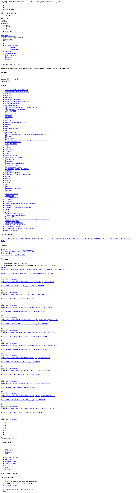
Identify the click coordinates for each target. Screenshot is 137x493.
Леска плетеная (10, 132)
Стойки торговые (11, 198)
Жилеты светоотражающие (15, 109)
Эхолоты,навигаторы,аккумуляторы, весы (20, 228)
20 (11, 438)
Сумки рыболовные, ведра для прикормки (20, 203)
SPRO (111, 239)
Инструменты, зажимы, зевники (17, 113)
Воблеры (8, 97)
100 (16, 438)
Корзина (12, 47)
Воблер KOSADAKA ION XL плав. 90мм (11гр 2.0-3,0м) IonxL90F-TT (22, 286)
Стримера (8, 201)
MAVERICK (53, 239)
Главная (4, 64)
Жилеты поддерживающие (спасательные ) (21, 107)
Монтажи (8, 136)
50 (13, 438)
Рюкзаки (8, 182)
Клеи (7, 119)
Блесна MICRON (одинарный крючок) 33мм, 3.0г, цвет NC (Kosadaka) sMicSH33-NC (27, 273)
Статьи (7, 61)
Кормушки (9, 120)
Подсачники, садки (12, 165)
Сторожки (9, 199)
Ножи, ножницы (11, 144)
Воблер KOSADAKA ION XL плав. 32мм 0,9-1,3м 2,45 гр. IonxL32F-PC (23, 412)
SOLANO (104, 239)
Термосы (8, 205)
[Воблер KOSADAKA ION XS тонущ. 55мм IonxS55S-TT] (22, 294)
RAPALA (88, 239)
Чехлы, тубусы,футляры (14, 223)
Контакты (8, 57)
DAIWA (4, 239)
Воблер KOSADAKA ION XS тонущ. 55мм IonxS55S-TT (18, 298)
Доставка (8, 51)
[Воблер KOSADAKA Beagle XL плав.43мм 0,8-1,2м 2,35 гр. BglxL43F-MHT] (29, 332)
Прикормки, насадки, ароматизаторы (18, 174)
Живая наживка (11, 105)
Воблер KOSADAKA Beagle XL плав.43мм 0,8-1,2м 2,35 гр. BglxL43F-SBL (24, 349)
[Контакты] (9, 9)
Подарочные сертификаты (14, 163)
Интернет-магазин (12, 45)
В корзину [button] (13, 280)
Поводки (8, 161)
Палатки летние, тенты (13, 157)
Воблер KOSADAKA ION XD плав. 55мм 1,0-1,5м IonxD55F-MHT (21, 387)
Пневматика (9, 159)
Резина (7, 178)
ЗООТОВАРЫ (10, 111)
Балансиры (9, 94)
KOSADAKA (20, 239)
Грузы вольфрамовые (13, 103)
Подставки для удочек (13, 167)
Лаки (7, 126)
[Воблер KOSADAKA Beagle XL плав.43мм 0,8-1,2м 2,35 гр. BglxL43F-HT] (29, 307)
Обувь (7, 146)
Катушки (8, 115)
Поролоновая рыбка (12, 173)
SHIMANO (96, 239)
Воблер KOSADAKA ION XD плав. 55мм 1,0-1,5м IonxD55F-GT (20, 362)
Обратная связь (10, 55)
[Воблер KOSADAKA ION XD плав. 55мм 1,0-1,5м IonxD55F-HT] (25, 370)
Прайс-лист (13, 49)
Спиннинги (9, 196)
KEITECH (10, 239)
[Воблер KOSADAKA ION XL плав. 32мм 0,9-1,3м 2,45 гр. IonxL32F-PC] (28, 408)
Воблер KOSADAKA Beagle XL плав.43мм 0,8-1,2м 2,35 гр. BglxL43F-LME (24, 324)
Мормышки (9, 138)
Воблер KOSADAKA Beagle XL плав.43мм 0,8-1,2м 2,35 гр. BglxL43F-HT (23, 311)
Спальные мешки (11, 194)
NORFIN (70, 239)
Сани (7, 184)
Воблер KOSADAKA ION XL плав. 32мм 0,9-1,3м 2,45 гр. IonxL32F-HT (23, 400)
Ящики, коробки (11, 230)
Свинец (8, 190)
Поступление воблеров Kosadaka (13, 255)
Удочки (7, 211)
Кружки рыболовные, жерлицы (16, 122)
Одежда (8, 147)
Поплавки (9, 171)
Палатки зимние (11, 155)
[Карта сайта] (5, 7)
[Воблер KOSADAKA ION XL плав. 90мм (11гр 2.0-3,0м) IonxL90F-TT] (27, 282)
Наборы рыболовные (13, 142)
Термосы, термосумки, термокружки (18, 207)
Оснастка (8, 149)
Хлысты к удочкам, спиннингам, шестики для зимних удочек (27, 219)
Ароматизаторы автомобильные (17, 92)
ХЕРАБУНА (9, 217)
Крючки (8, 124)
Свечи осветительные (13, 188)
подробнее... (5, 267)
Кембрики (9, 117)
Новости (8, 59)
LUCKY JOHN (30, 239)
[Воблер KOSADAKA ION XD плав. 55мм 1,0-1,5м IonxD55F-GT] (25, 358)
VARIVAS (126, 239)
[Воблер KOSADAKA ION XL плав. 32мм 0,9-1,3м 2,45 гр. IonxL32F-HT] (28, 396)
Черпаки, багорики (12, 221)
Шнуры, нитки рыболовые (15, 225)
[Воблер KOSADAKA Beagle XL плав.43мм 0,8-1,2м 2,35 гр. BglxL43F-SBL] (29, 345)
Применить (5, 81)
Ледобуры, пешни (11, 128)
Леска (7, 130)
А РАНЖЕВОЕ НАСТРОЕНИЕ (16, 90)
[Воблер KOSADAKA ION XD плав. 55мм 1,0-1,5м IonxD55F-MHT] (26, 383)
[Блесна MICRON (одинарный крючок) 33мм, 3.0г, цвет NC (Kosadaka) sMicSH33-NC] (33, 269)
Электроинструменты (13, 226)
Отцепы (8, 151)
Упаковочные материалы (14, 213)
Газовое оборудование (13, 99)
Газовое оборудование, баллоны (17, 101)
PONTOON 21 (79, 239)
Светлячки (9, 186)
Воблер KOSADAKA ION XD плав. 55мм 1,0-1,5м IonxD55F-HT (20, 374)
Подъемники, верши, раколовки (17, 169)
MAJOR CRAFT (42, 239)
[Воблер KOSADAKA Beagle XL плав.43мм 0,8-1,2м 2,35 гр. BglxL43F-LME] (29, 320)
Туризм (7, 209)
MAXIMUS (62, 239)
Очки (7, 153)
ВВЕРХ (3, 491)
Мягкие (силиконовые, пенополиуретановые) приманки (25, 140)
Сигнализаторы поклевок (14, 192)
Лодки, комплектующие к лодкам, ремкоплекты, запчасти (26, 134)
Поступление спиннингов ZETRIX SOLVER (17, 251)
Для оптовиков (10, 53)
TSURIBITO (118, 239)
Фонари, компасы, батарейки (15, 215)
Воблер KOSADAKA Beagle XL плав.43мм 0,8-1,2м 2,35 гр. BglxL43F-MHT (24, 336)
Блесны (8, 95)
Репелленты (9, 180)
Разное (7, 176)
